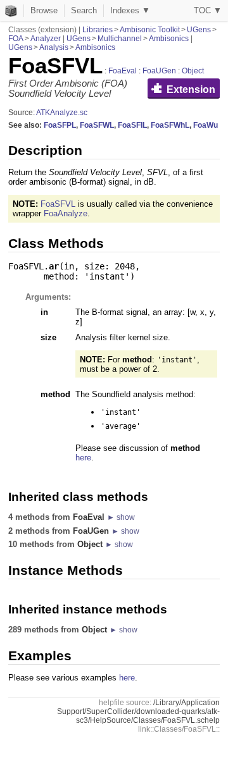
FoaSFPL (60, 125)
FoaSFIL (132, 125)
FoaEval (122, 70)
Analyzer (45, 38)
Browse (44, 10)
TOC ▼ (208, 10)
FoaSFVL (58, 204)
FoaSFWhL (170, 125)
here (83, 457)
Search (84, 10)
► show (121, 517)
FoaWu (205, 125)
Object (193, 70)
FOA (15, 38)
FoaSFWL (97, 125)
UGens (199, 29)
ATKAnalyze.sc (61, 112)
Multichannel (120, 38)
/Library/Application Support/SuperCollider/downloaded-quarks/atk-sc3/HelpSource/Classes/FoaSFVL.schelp (138, 711)
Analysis (53, 47)
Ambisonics (169, 38)
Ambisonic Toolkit (150, 29)
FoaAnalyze (65, 213)
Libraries (97, 29)
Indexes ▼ (130, 10)
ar (54, 266)
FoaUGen (159, 70)
